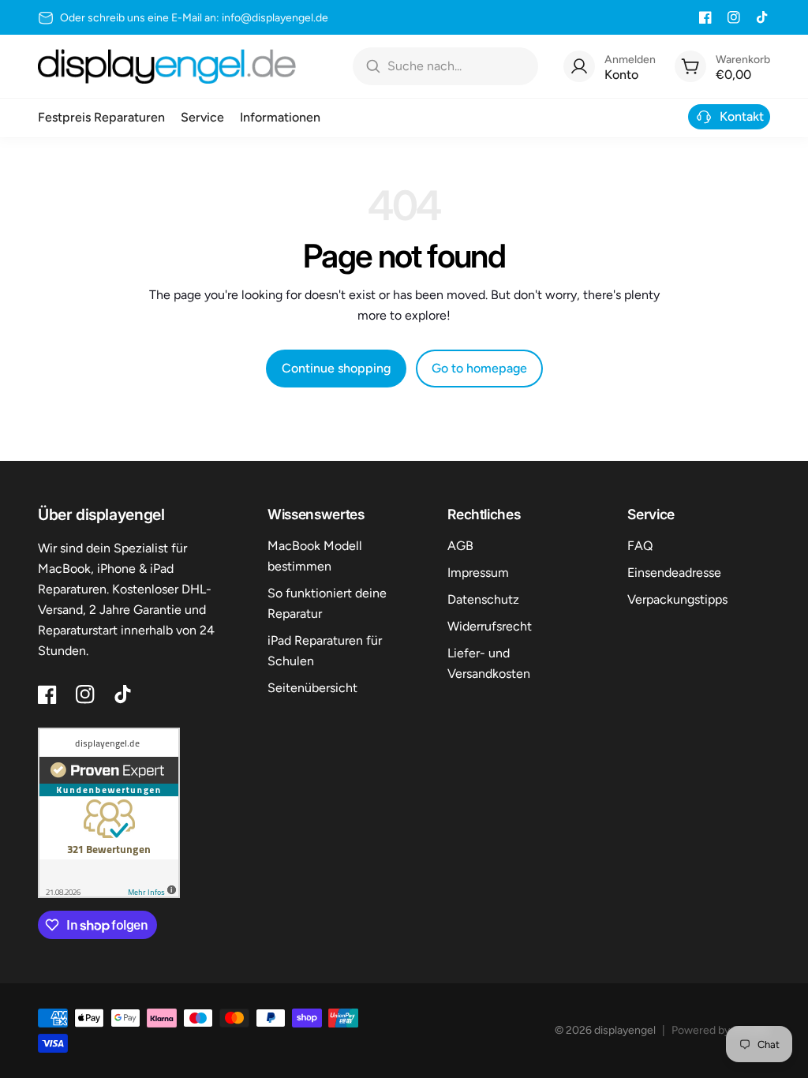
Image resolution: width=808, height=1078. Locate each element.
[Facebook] (705, 17)
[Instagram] (734, 17)
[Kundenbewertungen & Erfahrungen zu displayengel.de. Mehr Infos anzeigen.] (109, 813)
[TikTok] (762, 17)
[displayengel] (167, 66)
